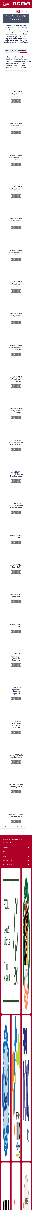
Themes (23, 50)
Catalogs (23, 16)
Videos (14, 16)
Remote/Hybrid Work (23, 62)
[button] (28, 3)
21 (17, 827)
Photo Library (16, 19)
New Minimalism (16, 58)
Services (5, 848)
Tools (4, 856)
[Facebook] (4, 842)
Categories (16, 50)
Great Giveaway (23, 66)
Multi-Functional (23, 58)
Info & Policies (7, 865)
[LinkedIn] (10, 842)
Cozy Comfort (8, 58)
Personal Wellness (8, 66)
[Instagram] (7, 842)
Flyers (7, 16)
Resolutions (16, 61)
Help (4, 852)
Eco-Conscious (8, 62)
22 (21, 827)
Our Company (7, 860)
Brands (8, 50)
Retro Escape (16, 64)
